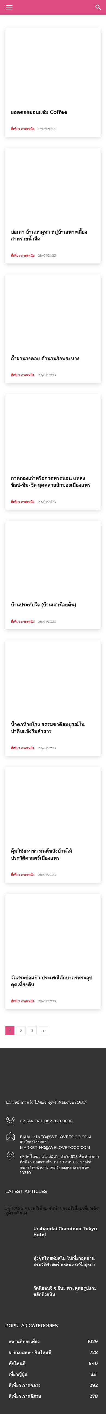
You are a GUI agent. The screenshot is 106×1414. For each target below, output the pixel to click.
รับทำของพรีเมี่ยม (66, 1208)
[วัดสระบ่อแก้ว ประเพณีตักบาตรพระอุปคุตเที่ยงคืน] (53, 932)
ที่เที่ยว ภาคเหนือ (23, 129)
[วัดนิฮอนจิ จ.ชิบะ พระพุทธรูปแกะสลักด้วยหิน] (17, 1295)
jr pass (14, 1208)
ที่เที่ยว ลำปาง (62, 21)
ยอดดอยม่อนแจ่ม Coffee (39, 112)
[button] (9, 7)
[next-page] (43, 1030)
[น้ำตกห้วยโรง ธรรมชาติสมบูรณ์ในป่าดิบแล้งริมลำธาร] (53, 678)
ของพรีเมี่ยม (36, 1208)
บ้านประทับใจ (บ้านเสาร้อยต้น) (43, 605)
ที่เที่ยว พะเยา (38, 21)
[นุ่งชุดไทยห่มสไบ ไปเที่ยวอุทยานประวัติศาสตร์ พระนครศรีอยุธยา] (17, 1265)
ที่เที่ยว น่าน (15, 21)
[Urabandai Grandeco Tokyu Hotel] (17, 1236)
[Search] (98, 7)
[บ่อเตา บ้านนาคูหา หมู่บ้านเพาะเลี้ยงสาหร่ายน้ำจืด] (53, 186)
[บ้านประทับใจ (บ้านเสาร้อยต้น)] (53, 559)
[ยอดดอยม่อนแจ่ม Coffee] (53, 66)
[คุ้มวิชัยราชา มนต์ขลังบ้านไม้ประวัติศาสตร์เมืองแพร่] (53, 805)
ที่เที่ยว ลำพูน (86, 21)
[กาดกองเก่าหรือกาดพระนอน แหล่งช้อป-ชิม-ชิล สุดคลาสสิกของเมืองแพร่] (53, 432)
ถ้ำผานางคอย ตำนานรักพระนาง (45, 358)
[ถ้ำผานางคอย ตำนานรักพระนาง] (53, 312)
